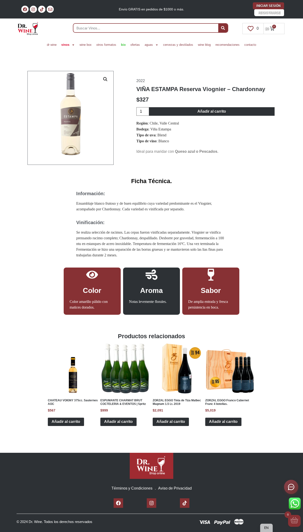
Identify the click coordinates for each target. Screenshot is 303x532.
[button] (105, 79)
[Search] (223, 28)
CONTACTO (250, 44)
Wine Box (86, 44)
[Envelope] (50, 9)
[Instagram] (33, 9)
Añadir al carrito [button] (66, 422)
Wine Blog (204, 44)
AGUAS (149, 44)
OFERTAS (135, 44)
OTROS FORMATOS (106, 44)
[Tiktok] (41, 9)
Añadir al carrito (211, 111)
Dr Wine (52, 44)
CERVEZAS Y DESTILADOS (178, 44)
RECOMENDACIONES (227, 44)
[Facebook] (25, 9)
